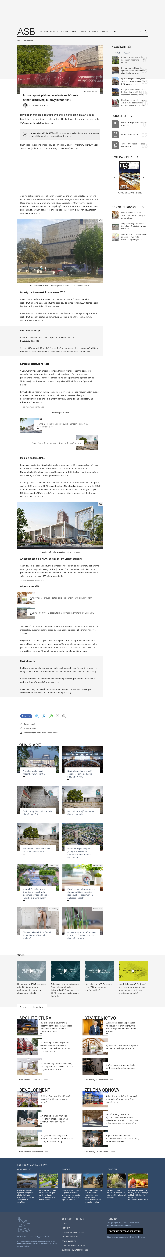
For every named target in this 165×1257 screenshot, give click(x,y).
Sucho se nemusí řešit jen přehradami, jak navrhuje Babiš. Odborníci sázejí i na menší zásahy (48, 1195)
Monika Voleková (35, 105)
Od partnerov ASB (124, 207)
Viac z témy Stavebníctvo (96, 1079)
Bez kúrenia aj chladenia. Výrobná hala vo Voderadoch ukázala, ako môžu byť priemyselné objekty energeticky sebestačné (133, 70)
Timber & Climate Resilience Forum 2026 (133, 145)
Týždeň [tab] (117, 53)
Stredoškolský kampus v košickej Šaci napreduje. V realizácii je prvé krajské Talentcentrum (56, 1066)
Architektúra (47, 31)
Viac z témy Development (31, 1151)
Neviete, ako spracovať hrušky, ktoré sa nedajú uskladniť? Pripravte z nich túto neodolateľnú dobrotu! (138, 1195)
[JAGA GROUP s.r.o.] (24, 1224)
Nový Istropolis (30, 728)
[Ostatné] (115, 31)
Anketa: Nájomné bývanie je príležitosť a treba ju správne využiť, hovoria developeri (54, 1118)
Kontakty (66, 1228)
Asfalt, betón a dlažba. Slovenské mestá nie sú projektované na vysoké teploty (121, 1099)
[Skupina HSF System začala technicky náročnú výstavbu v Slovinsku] (26, 612)
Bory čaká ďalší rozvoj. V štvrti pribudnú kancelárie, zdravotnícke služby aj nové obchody (56, 1138)
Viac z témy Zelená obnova (97, 1151)
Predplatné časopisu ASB (73, 1232)
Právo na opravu (69, 1241)
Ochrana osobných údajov (73, 1246)
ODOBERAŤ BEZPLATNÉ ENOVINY (125, 1231)
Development (88, 31)
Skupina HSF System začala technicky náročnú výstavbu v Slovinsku (62, 612)
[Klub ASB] (140, 31)
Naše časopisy (122, 157)
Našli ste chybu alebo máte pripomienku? (41, 732)
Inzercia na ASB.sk (70, 1237)
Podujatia (119, 115)
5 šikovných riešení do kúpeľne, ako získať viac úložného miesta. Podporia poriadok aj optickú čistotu (71, 1195)
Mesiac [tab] (127, 53)
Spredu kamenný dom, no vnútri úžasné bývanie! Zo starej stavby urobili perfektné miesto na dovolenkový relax (92, 1196)
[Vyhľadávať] (146, 31)
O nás (64, 1224)
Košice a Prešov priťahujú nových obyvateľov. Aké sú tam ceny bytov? (56, 1099)
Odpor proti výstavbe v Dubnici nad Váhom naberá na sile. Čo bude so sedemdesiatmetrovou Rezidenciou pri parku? (134, 60)
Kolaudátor (38, 1007)
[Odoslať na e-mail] (57, 716)
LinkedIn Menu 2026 (129, 134)
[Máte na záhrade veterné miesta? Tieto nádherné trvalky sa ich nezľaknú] (116, 1181)
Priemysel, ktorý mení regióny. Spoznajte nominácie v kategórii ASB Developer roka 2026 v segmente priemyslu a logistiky (65, 990)
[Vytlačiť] (64, 716)
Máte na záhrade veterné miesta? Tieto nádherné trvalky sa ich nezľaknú (116, 1193)
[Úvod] (26, 31)
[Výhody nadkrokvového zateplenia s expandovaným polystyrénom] (26, 597)
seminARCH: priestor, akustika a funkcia (134, 123)
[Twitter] (37, 716)
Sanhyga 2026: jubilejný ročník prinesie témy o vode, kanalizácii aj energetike (134, 237)
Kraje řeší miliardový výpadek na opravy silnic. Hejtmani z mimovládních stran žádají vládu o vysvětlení (25, 1196)
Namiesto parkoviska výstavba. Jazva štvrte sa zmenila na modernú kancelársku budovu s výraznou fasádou (134, 103)
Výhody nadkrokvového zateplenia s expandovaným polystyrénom (61, 597)
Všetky (23, 1007)
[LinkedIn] (44, 716)
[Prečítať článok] (31, 971)
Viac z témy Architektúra (31, 1079)
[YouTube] (51, 716)
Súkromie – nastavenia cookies (75, 1250)
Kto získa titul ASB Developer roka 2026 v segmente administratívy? (99, 987)
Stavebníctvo (68, 31)
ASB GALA (106, 31)
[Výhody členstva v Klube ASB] (25, 134)
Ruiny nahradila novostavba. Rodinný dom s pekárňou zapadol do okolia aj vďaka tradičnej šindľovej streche (133, 92)
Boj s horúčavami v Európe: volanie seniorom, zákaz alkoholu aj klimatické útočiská (122, 1138)
